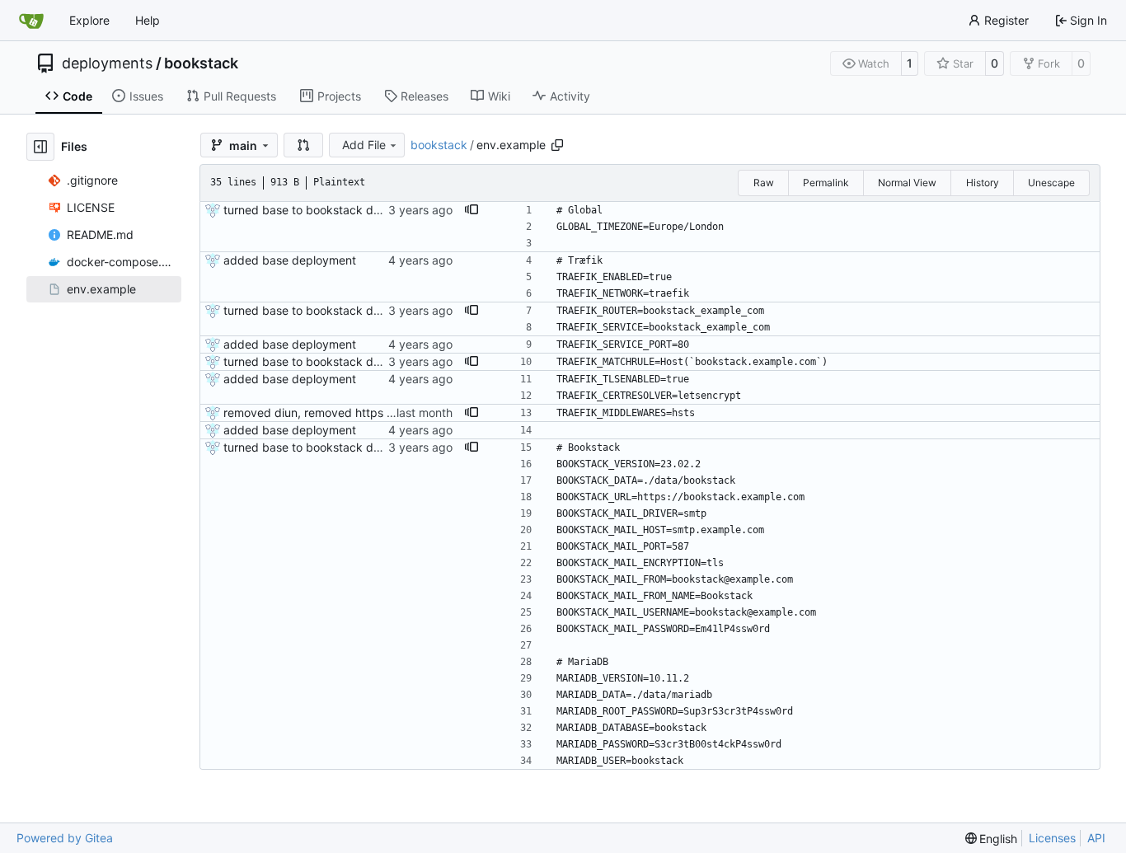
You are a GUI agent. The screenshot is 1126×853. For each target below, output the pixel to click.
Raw (763, 182)
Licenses (1052, 838)
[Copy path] (557, 145)
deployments (107, 63)
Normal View (907, 182)
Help (147, 20)
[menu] (991, 839)
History (982, 182)
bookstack (201, 63)
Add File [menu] (364, 145)
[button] (303, 145)
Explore (89, 20)
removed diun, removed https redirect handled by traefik (377, 412)
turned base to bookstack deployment (326, 210)
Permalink (826, 182)
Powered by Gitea (64, 838)
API (1096, 838)
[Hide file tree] (40, 147)
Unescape (1051, 182)
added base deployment (289, 260)
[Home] (31, 20)
